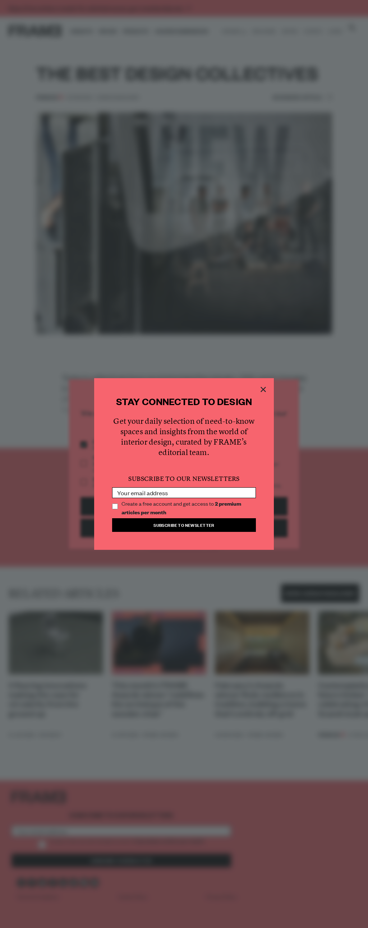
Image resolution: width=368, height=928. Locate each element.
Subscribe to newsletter (184, 524)
